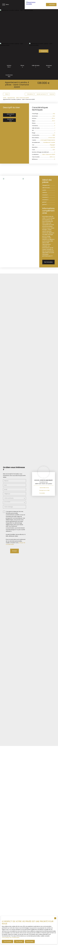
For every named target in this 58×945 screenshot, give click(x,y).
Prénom (6, 480)
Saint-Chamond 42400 (22, 97)
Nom (5, 485)
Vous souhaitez (7, 501)
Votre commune (8, 498)
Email (5, 489)
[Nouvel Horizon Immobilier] (32, 4)
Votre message (8, 506)
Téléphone (7, 493)
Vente (4, 97)
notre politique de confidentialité (10, 937)
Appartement (11, 97)
